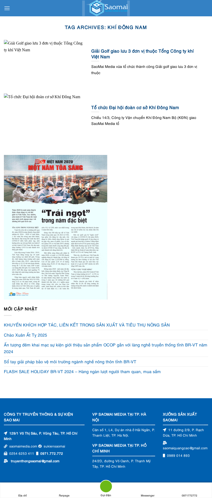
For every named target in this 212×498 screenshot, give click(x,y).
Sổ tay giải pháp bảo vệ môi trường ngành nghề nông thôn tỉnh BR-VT (70, 361)
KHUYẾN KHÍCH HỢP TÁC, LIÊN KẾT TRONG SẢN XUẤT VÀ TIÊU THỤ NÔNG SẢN (87, 325)
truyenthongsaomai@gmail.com (35, 460)
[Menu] (7, 8)
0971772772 (189, 495)
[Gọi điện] (106, 487)
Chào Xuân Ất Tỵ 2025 (25, 335)
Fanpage (64, 495)
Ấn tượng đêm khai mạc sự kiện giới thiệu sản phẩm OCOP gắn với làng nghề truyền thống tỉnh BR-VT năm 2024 (105, 348)
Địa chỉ (22, 495)
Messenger (148, 495)
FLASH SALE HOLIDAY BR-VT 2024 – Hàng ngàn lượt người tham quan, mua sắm (82, 371)
